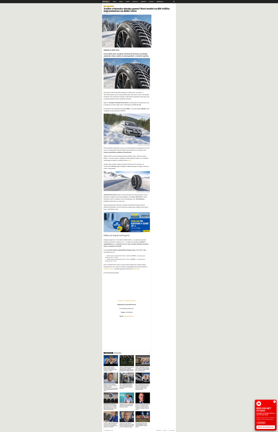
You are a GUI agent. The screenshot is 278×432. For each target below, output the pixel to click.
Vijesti (121, 1)
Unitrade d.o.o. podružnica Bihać (126, 300)
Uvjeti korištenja (172, 430)
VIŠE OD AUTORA (117, 353)
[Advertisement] (127, 333)
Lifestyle (135, 1)
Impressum (160, 1)
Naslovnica (105, 4)
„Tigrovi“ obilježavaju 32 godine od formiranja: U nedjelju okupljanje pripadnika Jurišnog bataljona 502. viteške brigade (127, 368)
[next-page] (149, 353)
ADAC (129, 160)
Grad (114, 1)
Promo (112, 6)
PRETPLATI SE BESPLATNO (266, 427)
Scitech (151, 1)
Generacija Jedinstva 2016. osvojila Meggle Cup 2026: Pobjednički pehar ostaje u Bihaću (141, 424)
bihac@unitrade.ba (129, 316)
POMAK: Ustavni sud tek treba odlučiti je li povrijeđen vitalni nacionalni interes (126, 406)
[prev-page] (147, 353)
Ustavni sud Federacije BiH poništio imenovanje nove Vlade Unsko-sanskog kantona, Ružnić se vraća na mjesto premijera (127, 424)
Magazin (143, 1)
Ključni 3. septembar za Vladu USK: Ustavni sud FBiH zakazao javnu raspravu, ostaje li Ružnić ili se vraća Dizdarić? (142, 368)
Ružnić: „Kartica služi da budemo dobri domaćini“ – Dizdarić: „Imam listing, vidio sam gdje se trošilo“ (110, 368)
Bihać (113, 4)
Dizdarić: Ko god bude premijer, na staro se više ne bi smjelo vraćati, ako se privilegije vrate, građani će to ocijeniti (111, 424)
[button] (173, 1)
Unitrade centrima (108, 269)
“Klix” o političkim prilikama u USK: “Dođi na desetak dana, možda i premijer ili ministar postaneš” (126, 386)
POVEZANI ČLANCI (108, 353)
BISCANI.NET (158, 430)
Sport (127, 1)
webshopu (136, 269)
